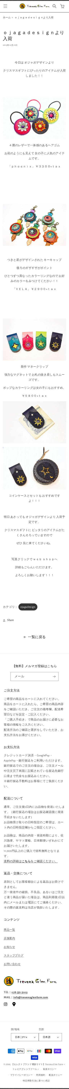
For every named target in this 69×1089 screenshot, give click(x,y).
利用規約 (40, 1075)
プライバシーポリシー (21, 1075)
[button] (5, 6)
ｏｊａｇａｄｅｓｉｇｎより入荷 (34, 17)
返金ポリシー (49, 1069)
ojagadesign (27, 607)
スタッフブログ (13, 955)
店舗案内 (9, 938)
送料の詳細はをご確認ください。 (31, 861)
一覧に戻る (37, 637)
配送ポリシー (55, 1075)
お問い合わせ (12, 964)
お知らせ (9, 947)
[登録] (54, 676)
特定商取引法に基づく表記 (36, 1081)
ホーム (7, 17)
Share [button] (10, 620)
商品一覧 (9, 929)
